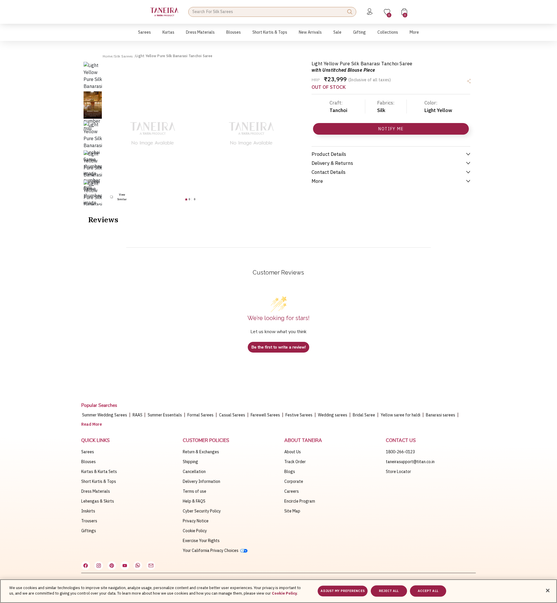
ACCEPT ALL (428, 591)
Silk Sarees (124, 56)
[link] (233, 35)
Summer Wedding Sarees (104, 415)
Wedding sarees (332, 415)
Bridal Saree (364, 415)
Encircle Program (299, 501)
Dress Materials (95, 491)
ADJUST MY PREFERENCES (342, 591)
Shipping (190, 461)
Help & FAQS (194, 501)
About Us (292, 451)
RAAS (138, 415)
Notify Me (391, 128)
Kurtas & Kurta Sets (99, 471)
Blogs (289, 471)
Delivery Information (201, 481)
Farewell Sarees (265, 415)
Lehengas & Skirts (97, 501)
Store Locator (398, 471)
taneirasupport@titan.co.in (410, 461)
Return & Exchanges (201, 451)
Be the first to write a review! (279, 347)
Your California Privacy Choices (211, 550)
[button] (144, 35)
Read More (91, 424)
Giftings (88, 530)
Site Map (292, 511)
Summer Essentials (165, 415)
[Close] (547, 590)
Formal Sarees (200, 415)
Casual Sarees (232, 415)
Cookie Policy (195, 530)
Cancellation (194, 471)
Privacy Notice (196, 520)
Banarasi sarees (440, 415)
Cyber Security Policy (202, 511)
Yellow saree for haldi (400, 415)
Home (108, 56)
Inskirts (88, 511)
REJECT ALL (389, 591)
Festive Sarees (298, 415)
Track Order (295, 461)
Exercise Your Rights (201, 540)
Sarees (87, 451)
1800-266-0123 (400, 451)
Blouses (88, 461)
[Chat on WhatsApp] (137, 565)
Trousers (89, 520)
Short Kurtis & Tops (98, 481)
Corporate (293, 481)
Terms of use (194, 491)
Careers (291, 491)
